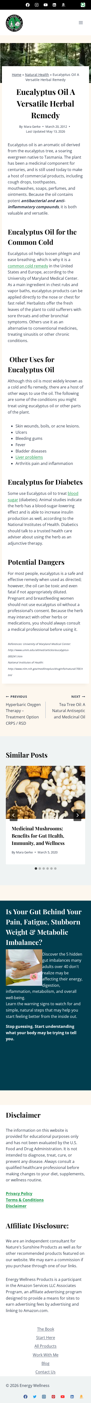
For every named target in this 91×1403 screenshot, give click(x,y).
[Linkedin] (54, 5)
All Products (45, 1346)
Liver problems (29, 457)
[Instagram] (37, 5)
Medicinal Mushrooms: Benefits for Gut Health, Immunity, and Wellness (38, 835)
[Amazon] (63, 5)
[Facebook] (28, 5)
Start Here (45, 1337)
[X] (35, 1397)
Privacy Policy (19, 1193)
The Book (45, 1329)
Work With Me (45, 1355)
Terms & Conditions (25, 1200)
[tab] (36, 868)
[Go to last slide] (13, 815)
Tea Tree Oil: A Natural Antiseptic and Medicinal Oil (68, 707)
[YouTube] (46, 5)
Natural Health (37, 74)
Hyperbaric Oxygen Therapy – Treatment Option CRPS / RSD (23, 710)
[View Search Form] (83, 5)
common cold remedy (28, 266)
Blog (45, 1363)
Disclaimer (16, 1206)
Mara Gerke (32, 126)
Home (16, 74)
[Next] (77, 815)
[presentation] (45, 792)
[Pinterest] (53, 1397)
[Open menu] (80, 22)
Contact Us (45, 1372)
